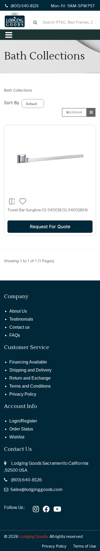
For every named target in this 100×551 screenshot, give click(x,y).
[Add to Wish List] (23, 201)
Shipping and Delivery (30, 370)
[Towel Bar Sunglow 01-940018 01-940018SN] (50, 158)
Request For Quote (50, 226)
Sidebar (75, 112)
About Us (18, 311)
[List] (91, 112)
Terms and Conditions (30, 386)
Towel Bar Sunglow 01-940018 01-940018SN (47, 210)
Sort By (11, 102)
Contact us (19, 327)
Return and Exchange (30, 378)
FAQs (14, 335)
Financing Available (28, 362)
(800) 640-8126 (26, 479)
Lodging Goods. (34, 536)
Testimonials (21, 319)
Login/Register (23, 421)
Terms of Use (84, 546)
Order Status (21, 429)
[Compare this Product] (12, 201)
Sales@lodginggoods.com (36, 489)
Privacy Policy (22, 394)
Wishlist (16, 437)
